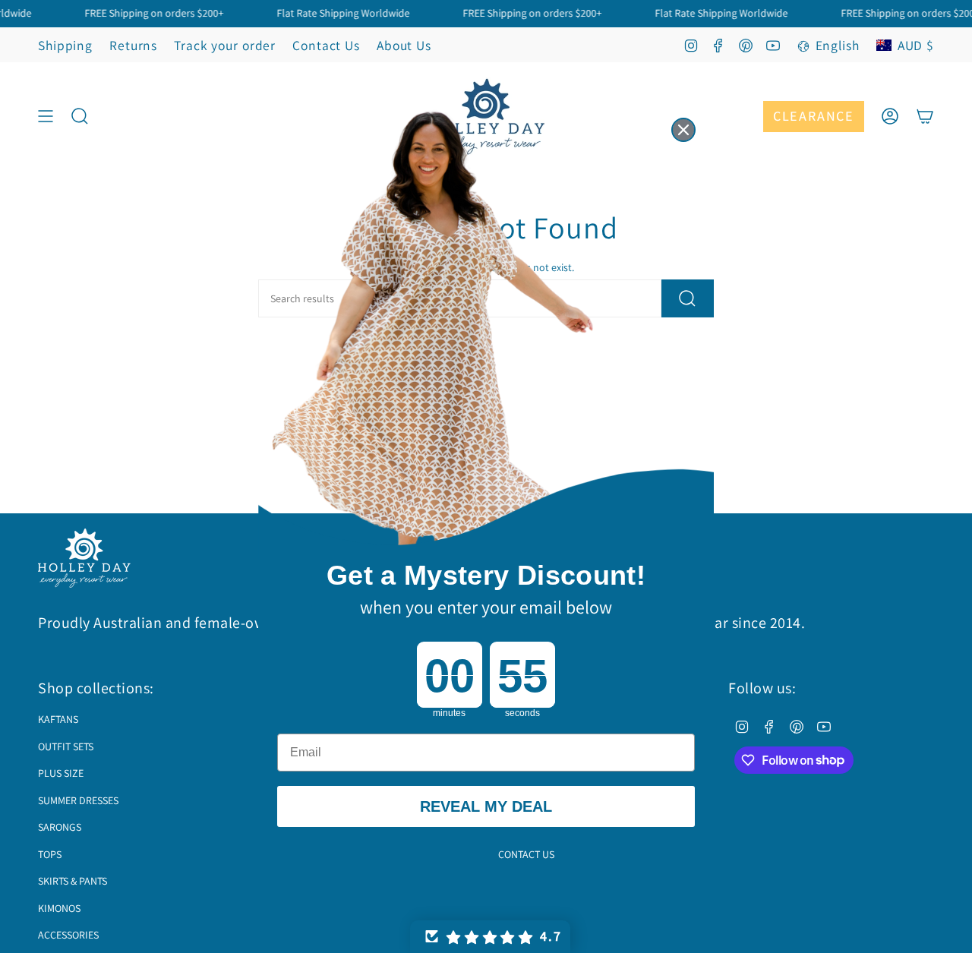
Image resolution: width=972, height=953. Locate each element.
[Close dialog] (683, 129)
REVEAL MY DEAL (486, 806)
